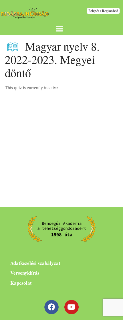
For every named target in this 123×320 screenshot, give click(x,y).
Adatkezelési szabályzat (35, 263)
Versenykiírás (24, 272)
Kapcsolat (21, 282)
